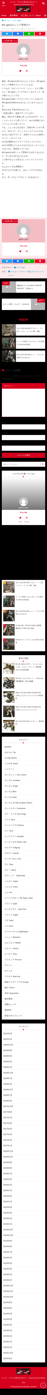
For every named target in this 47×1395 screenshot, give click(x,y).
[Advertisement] (23, 552)
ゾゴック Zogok (11, 915)
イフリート (9, 769)
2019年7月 (7, 1078)
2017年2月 (7, 1140)
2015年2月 (7, 1218)
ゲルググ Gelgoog (12, 848)
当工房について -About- (31, 15)
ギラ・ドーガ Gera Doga (15, 814)
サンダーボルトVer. (13, 859)
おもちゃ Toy (10, 752)
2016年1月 (7, 1190)
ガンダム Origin (11, 786)
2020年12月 (8, 1045)
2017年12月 (8, 1106)
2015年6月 (7, 1207)
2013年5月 (7, 1319)
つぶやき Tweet (11, 763)
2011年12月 (8, 1353)
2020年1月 (7, 1067)
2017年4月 (7, 1129)
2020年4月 (7, 1062)
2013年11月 (8, 1291)
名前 (4, 422)
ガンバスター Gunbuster (15, 808)
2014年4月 (7, 1263)
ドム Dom (9, 926)
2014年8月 (7, 1246)
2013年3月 (7, 1330)
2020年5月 (7, 1056)
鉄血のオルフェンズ (13, 1016)
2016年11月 (8, 1157)
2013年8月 (7, 1308)
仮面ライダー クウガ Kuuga (17, 982)
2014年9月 (7, 1241)
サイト (5, 444)
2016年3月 (7, 1179)
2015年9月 (7, 1196)
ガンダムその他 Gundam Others (18, 803)
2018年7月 (7, 1095)
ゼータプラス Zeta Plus (15, 909)
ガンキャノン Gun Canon (15, 775)
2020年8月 (7, 1050)
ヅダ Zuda (9, 920)
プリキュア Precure (13, 960)
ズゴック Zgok (11, 904)
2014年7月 (7, 1252)
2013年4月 (7, 1325)
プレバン (8, 965)
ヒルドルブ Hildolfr (13, 943)
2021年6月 (7, 1034)
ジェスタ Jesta (11, 887)
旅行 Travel (9, 988)
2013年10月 (8, 1297)
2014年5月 (7, 1258)
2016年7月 (7, 1174)
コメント (9, 386)
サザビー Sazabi (12, 853)
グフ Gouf (9, 831)
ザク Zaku (17, 20)
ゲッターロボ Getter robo (15, 842)
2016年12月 (8, 1151)
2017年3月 (7, 1134)
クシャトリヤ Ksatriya (14, 825)
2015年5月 (7, 1213)
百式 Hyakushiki (11, 993)
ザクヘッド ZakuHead (15, 876)
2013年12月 (8, 1286)
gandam (8, 747)
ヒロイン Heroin (11, 948)
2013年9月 (7, 1302)
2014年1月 (7, 1280)
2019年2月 (7, 1084)
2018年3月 (7, 1101)
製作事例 (13, 15)
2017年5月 (7, 1123)
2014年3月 (7, 1269)
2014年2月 (7, 1274)
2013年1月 (7, 1342)
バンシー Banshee (12, 937)
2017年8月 (7, 1112)
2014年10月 (8, 1235)
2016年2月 (7, 1185)
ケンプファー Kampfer (14, 836)
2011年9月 (7, 1358)
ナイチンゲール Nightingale (16, 932)
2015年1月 (7, 1224)
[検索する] (42, 464)
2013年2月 (7, 1336)
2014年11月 (8, 1230)
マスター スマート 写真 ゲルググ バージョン (26, 273)
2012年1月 (7, 1347)
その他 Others (11, 758)
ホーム (7, 20)
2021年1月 (7, 1039)
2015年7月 (7, 1202)
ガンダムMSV (10, 791)
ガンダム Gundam (12, 780)
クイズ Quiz (10, 820)
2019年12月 (8, 1073)
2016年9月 (7, 1162)
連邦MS (8, 1010)
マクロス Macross (12, 976)
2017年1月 (7, 1146)
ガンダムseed (10, 797)
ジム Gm (8, 892)
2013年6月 (7, 1314)
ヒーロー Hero (11, 954)
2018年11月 (8, 1090)
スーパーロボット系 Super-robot (19, 898)
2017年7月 (7, 1118)
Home (3, 15)
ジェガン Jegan (11, 881)
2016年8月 (7, 1168)
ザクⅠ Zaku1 (10, 870)
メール (5, 433)
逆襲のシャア (10, 1004)
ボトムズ (8, 971)
